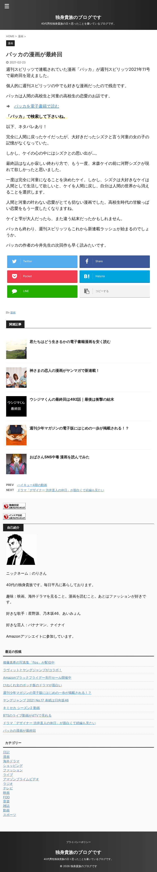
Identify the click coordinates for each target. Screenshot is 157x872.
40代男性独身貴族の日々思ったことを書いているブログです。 (78, 859)
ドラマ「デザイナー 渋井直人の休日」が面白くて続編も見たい (60, 490)
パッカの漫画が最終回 (19, 730)
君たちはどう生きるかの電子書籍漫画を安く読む (70, 341)
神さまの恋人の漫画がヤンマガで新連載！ (65, 370)
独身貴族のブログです (78, 17)
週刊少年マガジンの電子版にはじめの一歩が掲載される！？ (79, 428)
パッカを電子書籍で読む (36, 106)
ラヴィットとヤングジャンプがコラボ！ (32, 670)
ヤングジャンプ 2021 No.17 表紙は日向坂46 (36, 700)
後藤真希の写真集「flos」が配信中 (29, 662)
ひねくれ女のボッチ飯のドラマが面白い (32, 685)
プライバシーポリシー (78, 842)
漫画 (13, 312)
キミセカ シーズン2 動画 (21, 708)
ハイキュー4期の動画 (32, 485)
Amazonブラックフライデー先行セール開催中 (37, 677)
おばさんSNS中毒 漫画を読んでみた (60, 457)
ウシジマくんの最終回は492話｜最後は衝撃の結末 (72, 399)
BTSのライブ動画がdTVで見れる (27, 715)
